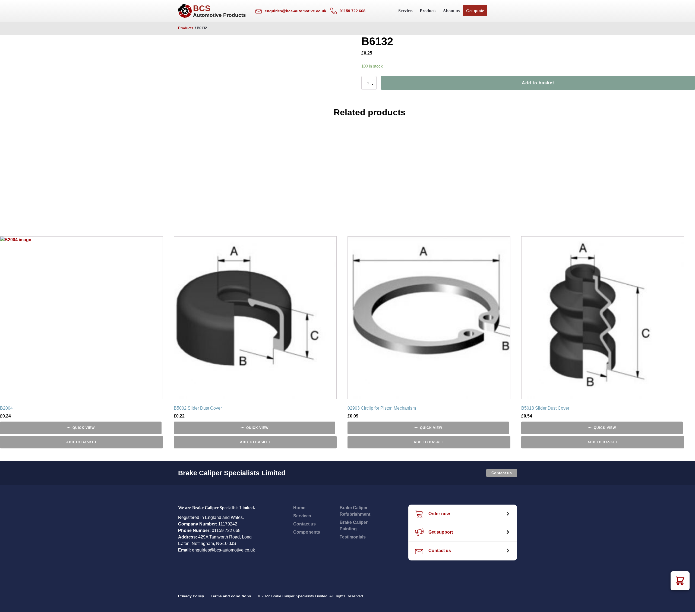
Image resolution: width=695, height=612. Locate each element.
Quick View (83, 428)
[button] (680, 580)
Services (405, 10)
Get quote (475, 10)
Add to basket (538, 83)
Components (306, 532)
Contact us (501, 473)
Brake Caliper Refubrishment (355, 511)
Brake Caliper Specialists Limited (231, 473)
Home (299, 507)
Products (428, 10)
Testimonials (353, 537)
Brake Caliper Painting (354, 525)
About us (451, 10)
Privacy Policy (191, 596)
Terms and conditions (231, 596)
